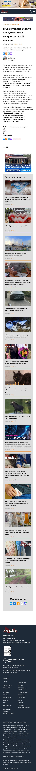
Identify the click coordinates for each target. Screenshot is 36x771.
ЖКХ (4, 703)
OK (4, 133)
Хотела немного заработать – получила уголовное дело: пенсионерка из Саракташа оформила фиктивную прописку (18, 282)
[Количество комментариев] (17, 204)
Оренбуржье (7, 705)
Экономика (7, 697)
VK (4, 129)
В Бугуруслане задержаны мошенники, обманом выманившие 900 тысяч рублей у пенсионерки (18, 199)
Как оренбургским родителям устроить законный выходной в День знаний (16, 362)
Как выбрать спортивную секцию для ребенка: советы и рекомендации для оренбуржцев (16, 390)
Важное (20, 685)
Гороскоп (6, 688)
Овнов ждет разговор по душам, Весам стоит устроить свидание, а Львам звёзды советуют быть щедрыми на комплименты (18, 445)
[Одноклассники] (6, 54)
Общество (21, 697)
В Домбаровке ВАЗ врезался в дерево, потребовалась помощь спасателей (16, 336)
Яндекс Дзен (7, 135)
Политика (21, 695)
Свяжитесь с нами (9, 636)
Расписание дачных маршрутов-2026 (8, 711)
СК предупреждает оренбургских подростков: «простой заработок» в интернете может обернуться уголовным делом (17, 474)
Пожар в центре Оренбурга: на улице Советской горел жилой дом (16, 255)
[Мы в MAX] (25, 603)
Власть (5, 695)
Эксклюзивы (7, 685)
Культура (6, 700)
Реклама (6, 692)
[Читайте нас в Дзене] (21, 603)
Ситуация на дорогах (22, 688)
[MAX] (11, 54)
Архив (5, 682)
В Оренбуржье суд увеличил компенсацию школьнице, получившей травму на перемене (17, 560)
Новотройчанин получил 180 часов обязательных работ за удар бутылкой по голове (17, 532)
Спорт (20, 700)
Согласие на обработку (11, 666)
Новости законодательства (24, 706)
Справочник (22, 682)
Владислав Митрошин (11, 59)
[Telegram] (9, 54)
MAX (4, 131)
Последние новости (15, 177)
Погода (20, 703)
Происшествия (23, 692)
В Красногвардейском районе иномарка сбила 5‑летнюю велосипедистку (17, 309)
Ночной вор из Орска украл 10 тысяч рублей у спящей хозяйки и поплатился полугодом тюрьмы (16, 504)
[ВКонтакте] (4, 54)
